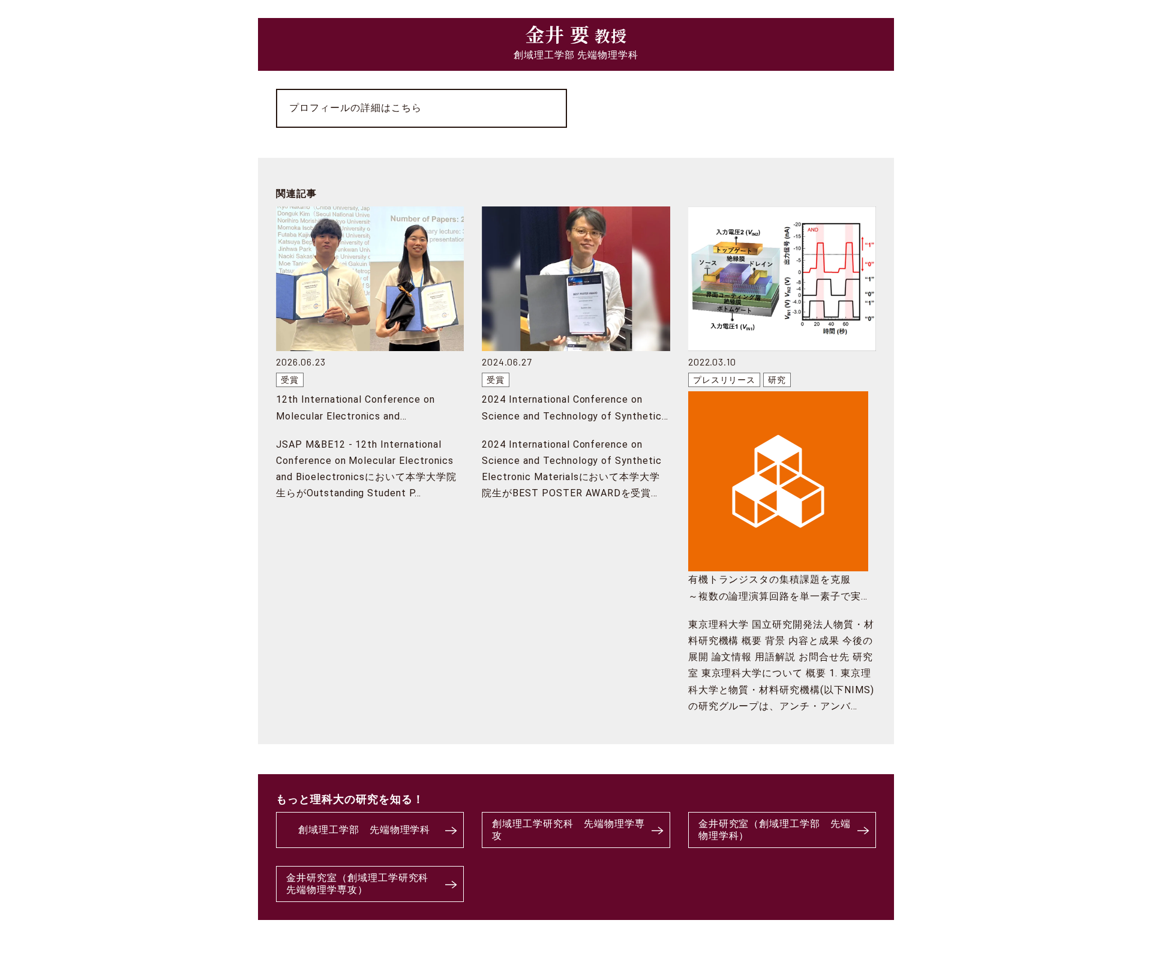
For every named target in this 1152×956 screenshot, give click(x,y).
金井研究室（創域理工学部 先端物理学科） (774, 830)
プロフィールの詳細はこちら (355, 107)
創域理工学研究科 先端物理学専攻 (568, 830)
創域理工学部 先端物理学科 (364, 829)
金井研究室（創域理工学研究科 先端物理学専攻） (362, 884)
